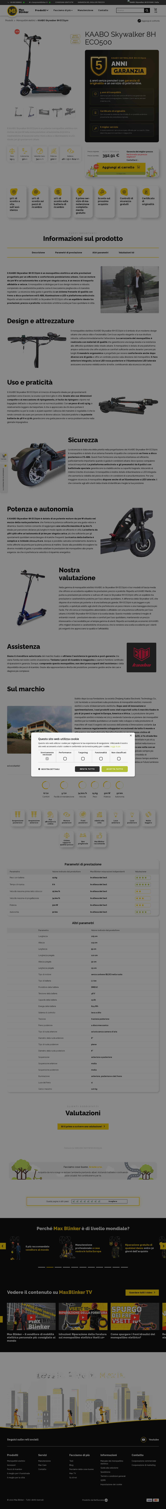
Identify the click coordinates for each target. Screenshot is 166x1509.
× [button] (131, 736)
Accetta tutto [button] (114, 769)
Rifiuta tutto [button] (87, 769)
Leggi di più (115, 746)
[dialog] (83, 755)
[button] (49, 769)
